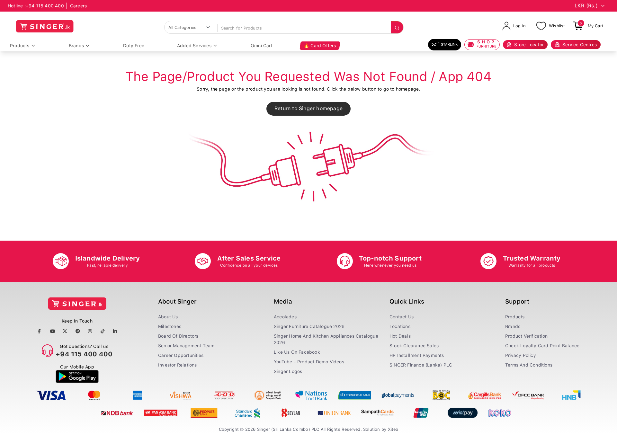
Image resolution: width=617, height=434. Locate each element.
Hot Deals (400, 336)
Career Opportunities (180, 355)
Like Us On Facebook (297, 352)
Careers (78, 5)
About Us (168, 316)
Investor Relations (177, 365)
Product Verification (526, 336)
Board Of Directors (178, 336)
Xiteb (393, 429)
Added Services (194, 45)
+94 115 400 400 (45, 5)
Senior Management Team (186, 345)
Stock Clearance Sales (414, 345)
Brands (76, 45)
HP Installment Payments (416, 355)
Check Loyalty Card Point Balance (542, 345)
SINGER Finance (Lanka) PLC (420, 365)
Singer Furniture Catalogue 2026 (309, 326)
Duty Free (133, 45)
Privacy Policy (520, 355)
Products (20, 45)
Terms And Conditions (528, 365)
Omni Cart (262, 45)
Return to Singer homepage (308, 108)
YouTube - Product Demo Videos (309, 361)
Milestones (169, 326)
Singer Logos (288, 371)
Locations (399, 326)
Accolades (285, 316)
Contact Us (401, 316)
